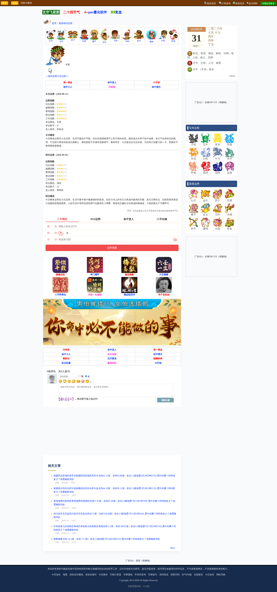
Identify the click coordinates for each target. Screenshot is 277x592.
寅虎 (217, 144)
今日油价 (56, 574)
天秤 (116, 41)
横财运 (66, 358)
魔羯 (151, 42)
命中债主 (156, 87)
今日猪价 (103, 574)
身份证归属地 (76, 574)
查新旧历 (239, 3)
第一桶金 (67, 82)
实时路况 (163, 574)
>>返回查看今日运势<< (57, 76)
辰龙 (193, 158)
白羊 (51, 41)
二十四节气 (71, 12)
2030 (136, 580)
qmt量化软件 (97, 12)
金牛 (61, 41)
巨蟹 (84, 41)
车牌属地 (127, 574)
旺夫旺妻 (66, 363)
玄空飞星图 (51, 12)
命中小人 (67, 87)
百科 (57, 483)
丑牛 (205, 144)
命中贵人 (112, 82)
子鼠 (193, 144)
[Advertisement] (112, 432)
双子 (73, 40)
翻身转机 (112, 363)
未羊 (229, 158)
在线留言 (198, 574)
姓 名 (52, 226)
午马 (217, 158)
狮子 (94, 41)
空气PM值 (187, 574)
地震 (65, 574)
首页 (54, 23)
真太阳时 (253, 3)
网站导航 (220, 574)
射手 (139, 41)
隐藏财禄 (157, 358)
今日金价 (209, 574)
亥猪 (229, 172)
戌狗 (217, 172)
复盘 (118, 12)
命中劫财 (112, 354)
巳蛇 (205, 158)
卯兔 (229, 144)
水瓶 (163, 40)
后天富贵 (112, 358)
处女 (105, 42)
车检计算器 (115, 574)
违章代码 (175, 574)
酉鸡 (205, 172)
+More (232, 76)
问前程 (112, 87)
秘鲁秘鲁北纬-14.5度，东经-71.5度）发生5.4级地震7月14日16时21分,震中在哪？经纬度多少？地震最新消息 (107, 539)
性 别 (52, 233)
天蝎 (127, 41)
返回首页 (211, 3)
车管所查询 (140, 574)
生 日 (52, 239)
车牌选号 (152, 574)
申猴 (193, 172)
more (232, 127)
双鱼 (173, 41)
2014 (131, 580)
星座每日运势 (65, 23)
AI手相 (156, 82)
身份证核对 (91, 574)
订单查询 (226, 3)
